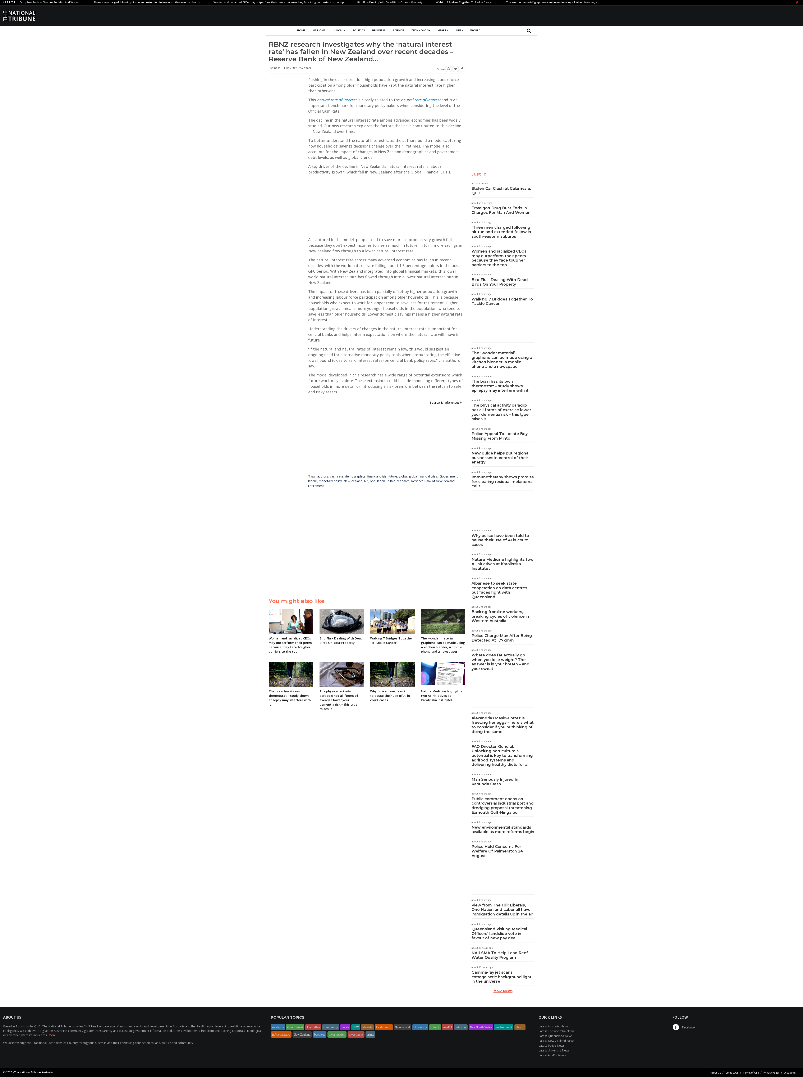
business (319, 1034)
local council (383, 1027)
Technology (420, 30)
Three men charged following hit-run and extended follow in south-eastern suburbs (100, 2)
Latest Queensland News (555, 1036)
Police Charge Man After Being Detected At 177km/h (502, 638)
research (403, 481)
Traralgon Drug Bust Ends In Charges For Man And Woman (501, 210)
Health (443, 30)
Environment (503, 1027)
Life (458, 30)
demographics (355, 476)
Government (449, 476)
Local (338, 30)
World (475, 30)
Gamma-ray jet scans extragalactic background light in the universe (502, 977)
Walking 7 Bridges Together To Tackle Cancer (418, 2)
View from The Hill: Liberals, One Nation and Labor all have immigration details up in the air (502, 910)
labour (312, 481)
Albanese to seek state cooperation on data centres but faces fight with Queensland (499, 590)
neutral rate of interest (420, 99)
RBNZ (391, 481)
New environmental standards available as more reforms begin (503, 829)
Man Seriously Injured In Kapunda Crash (495, 781)
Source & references (445, 402)
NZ (366, 481)
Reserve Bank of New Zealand (433, 481)
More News (503, 991)
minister (460, 1027)
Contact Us (731, 1072)
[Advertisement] (724, 15)
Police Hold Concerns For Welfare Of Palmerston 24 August (497, 851)
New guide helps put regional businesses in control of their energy (500, 458)
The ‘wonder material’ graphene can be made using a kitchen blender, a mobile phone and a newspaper (526, 2)
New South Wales (481, 1027)
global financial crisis (423, 476)
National (320, 30)
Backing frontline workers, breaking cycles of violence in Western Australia (500, 616)
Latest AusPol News (552, 1055)
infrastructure (281, 1034)
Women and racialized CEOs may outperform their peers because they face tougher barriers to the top (232, 2)
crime (370, 1034)
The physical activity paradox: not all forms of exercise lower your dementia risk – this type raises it (501, 412)
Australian (313, 1027)
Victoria (367, 1027)
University (420, 1027)
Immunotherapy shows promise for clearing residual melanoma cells (503, 481)
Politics (359, 30)
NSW (356, 1027)
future (392, 476)
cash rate (336, 476)
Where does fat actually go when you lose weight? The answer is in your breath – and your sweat (500, 662)
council (435, 1027)
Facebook (688, 1027)
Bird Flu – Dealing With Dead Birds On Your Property (343, 2)
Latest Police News (551, 1045)
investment (356, 1034)
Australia (278, 1027)
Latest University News (554, 1050)
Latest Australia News (553, 1026)
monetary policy (330, 481)
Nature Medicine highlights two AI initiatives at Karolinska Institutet (502, 564)
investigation (337, 1034)
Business (379, 30)
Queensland (402, 1027)
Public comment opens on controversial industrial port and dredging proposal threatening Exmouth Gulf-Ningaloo (503, 806)
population (377, 481)
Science (398, 30)
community (331, 1027)
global (403, 476)
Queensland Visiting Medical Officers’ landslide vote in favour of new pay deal (499, 933)
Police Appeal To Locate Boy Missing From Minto (500, 436)
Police (345, 1027)
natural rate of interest (337, 99)
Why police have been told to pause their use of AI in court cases (500, 540)
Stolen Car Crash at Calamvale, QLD (501, 190)
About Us (715, 1072)
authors (322, 476)
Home (301, 30)
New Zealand (353, 481)
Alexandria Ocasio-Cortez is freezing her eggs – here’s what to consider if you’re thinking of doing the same (503, 725)
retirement (316, 486)
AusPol (447, 1027)
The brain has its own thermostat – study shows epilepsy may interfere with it (500, 386)
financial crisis (377, 476)
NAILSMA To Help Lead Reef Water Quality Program (500, 955)
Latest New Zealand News (556, 1041)
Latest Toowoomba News (556, 1031)
